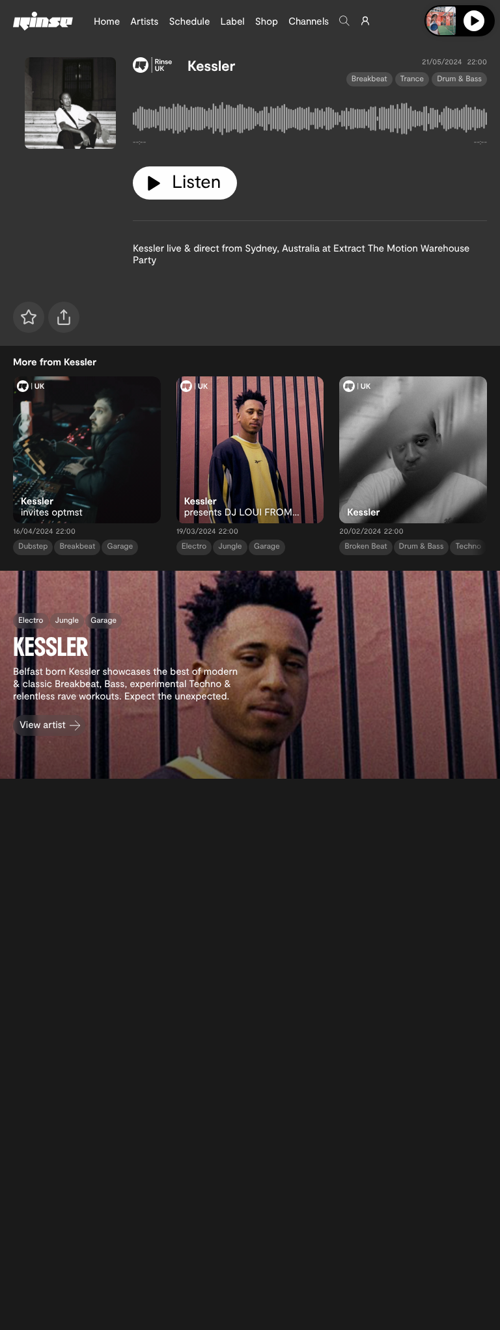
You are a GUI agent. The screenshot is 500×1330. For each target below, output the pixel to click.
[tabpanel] (310, 121)
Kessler (211, 65)
